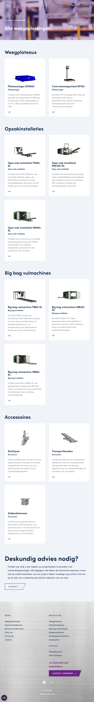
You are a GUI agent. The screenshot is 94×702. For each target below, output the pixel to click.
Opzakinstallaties (56, 625)
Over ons (9, 632)
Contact (15, 586)
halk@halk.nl (55, 666)
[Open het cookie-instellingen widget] (4, 698)
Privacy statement (47, 694)
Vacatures (9, 636)
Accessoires (54, 639)
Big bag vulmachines (58, 628)
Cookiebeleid (47, 690)
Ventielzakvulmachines (59, 636)
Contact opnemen (65, 673)
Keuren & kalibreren (13, 625)
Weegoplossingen (12, 621)
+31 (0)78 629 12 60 (58, 662)
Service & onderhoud (14, 628)
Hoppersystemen (56, 632)
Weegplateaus (55, 621)
